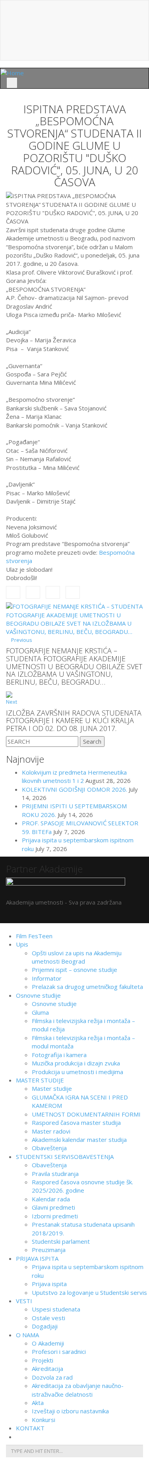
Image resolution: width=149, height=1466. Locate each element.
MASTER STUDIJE (40, 1080)
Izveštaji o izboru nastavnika (70, 1411)
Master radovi (51, 1131)
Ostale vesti (48, 1318)
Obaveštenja (49, 1148)
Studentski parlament (61, 1241)
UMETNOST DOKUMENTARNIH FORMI (86, 1114)
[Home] (12, 72)
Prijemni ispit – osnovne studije (74, 970)
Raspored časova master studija (76, 1122)
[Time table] (74, 19)
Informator (47, 978)
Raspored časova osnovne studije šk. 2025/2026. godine (82, 1186)
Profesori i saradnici (59, 1351)
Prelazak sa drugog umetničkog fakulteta (87, 987)
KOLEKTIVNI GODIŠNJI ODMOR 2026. (74, 789)
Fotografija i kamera (59, 1055)
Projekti (42, 1360)
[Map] (74, 34)
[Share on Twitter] (33, 592)
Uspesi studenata (56, 1309)
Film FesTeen (34, 936)
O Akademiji (48, 1343)
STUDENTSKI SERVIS (65, 1157)
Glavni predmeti (53, 1207)
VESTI (24, 1301)
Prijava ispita (49, 1284)
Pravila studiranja (55, 1174)
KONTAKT (30, 1428)
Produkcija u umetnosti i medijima (77, 1072)
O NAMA (27, 1335)
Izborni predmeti (55, 1216)
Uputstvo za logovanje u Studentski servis (89, 1292)
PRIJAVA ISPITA (37, 1258)
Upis (22, 944)
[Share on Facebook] (13, 592)
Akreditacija (47, 1368)
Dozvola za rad (52, 1377)
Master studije (52, 1088)
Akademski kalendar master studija (79, 1139)
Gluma (40, 1012)
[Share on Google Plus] (53, 592)
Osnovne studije (38, 995)
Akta (38, 1403)
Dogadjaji (45, 1326)
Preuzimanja (49, 1250)
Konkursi (43, 1420)
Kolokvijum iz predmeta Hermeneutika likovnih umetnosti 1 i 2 (74, 776)
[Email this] (73, 592)
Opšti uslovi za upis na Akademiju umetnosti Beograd (77, 957)
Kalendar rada (51, 1199)
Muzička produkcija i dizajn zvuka (76, 1063)
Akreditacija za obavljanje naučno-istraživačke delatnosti (78, 1390)
